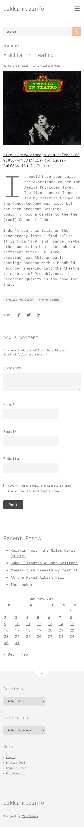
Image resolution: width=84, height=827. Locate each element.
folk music (11, 45)
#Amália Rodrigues (19, 299)
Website (11, 458)
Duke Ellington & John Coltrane (44, 562)
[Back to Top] (42, 670)
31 (17, 642)
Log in (10, 757)
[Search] (76, 31)
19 (39, 630)
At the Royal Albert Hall (37, 577)
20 (50, 630)
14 (61, 623)
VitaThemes (30, 816)
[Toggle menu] (77, 8)
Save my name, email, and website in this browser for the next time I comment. (39, 488)
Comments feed (16, 768)
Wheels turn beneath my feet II (44, 570)
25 (28, 636)
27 (50, 636)
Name (9, 404)
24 (17, 636)
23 (6, 636)
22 (72, 630)
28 (61, 636)
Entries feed (15, 762)
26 (39, 636)
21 (61, 630)
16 (6, 630)
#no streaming (49, 299)
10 (17, 623)
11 (28, 623)
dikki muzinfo (23, 8)
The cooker (22, 584)
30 (6, 642)
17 (17, 630)
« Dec (9, 654)
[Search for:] (42, 31)
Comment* (12, 368)
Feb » (26, 654)
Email (10, 431)
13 (50, 623)
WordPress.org (16, 773)
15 (72, 623)
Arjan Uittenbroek (46, 65)
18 (28, 630)
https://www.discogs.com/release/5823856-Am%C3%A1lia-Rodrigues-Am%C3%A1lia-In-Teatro (41, 160)
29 (72, 636)
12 (39, 623)
